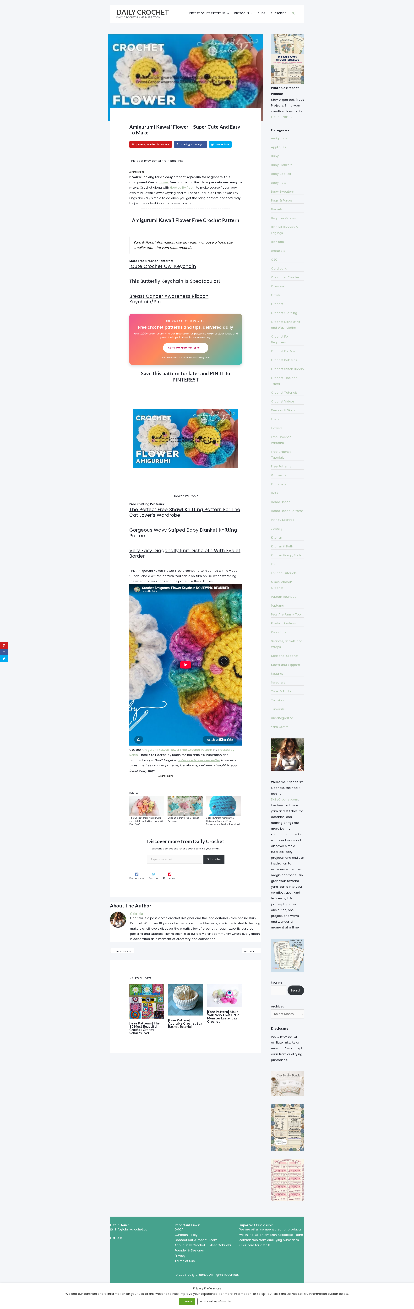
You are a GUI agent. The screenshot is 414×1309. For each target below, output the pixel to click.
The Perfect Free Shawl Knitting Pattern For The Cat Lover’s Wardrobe (184, 512)
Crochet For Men (283, 351)
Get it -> (281, 117)
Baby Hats (279, 183)
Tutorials (277, 709)
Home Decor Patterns (287, 511)
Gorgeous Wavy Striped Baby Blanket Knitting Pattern (183, 533)
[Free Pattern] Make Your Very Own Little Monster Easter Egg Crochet (223, 1016)
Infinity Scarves (282, 520)
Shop (262, 13)
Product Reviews (283, 623)
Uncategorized (282, 718)
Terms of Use (185, 1261)
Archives (277, 1006)
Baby (275, 156)
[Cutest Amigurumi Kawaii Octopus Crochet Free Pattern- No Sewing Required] (223, 806)
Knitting (276, 564)
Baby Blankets (281, 165)
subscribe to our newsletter (199, 760)
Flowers (277, 428)
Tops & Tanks (281, 691)
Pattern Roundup (284, 597)
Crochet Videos (283, 401)
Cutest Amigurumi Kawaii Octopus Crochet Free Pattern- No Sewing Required (223, 821)
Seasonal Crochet (284, 656)
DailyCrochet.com (284, 799)
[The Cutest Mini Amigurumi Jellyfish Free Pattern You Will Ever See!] (146, 806)
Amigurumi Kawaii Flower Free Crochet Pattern (177, 750)
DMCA (179, 1229)
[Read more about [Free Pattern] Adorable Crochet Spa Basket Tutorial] (185, 999)
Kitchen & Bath (282, 546)
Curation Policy (186, 1235)
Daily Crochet (142, 12)
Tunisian (277, 700)
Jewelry (277, 529)
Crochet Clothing (284, 313)
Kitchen (276, 537)
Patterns (277, 606)
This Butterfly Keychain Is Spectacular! (174, 281)
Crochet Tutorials (284, 393)
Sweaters (278, 682)
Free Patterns (281, 466)
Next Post (251, 951)
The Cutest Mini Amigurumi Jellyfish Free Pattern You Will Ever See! (146, 821)
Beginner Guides (283, 218)
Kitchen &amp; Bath (286, 555)
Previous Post (122, 951)
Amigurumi (279, 138)
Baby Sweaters (282, 192)
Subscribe (278, 13)
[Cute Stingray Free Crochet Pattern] (185, 806)
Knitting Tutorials (284, 573)
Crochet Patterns (284, 360)
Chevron (277, 286)
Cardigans (279, 268)
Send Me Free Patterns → (185, 348)
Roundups (278, 632)
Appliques (278, 147)
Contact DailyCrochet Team (196, 1240)
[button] (293, 13)
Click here (246, 1245)
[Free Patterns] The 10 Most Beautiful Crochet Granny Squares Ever (144, 1028)
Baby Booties (281, 174)
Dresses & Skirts (283, 410)
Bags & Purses (282, 200)
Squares (277, 674)
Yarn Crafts (280, 727)
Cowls (275, 295)
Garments (278, 475)
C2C (274, 260)
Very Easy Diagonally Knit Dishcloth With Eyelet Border (184, 553)
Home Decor (280, 502)
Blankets (277, 242)
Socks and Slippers (285, 665)
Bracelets (278, 251)
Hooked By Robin (182, 187)
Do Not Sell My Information (216, 1301)
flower (164, 182)
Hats (274, 493)
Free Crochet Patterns (207, 13)
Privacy (180, 1256)
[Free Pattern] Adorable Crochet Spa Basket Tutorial (185, 1023)
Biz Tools (241, 13)
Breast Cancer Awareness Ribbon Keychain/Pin (168, 299)
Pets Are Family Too (286, 614)
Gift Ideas (278, 484)
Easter (276, 419)
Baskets (277, 209)
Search (276, 982)
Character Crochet (285, 277)
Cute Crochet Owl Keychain (163, 266)
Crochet (277, 304)
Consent (187, 1301)
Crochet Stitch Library (287, 369)
